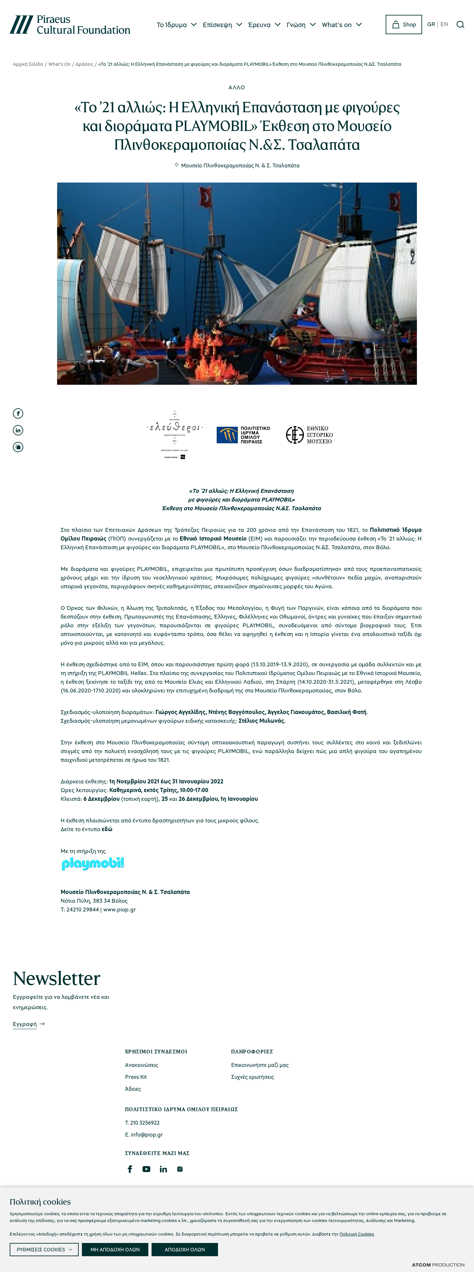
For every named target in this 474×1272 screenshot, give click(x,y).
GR (431, 24)
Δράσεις (84, 64)
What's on (337, 24)
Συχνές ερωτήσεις (252, 1076)
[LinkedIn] (163, 1169)
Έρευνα (259, 24)
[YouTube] (146, 1169)
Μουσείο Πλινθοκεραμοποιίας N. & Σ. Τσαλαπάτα (240, 165)
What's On (59, 64)
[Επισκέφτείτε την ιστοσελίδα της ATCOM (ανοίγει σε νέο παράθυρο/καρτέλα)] (438, 1264)
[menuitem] (177, 25)
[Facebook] (129, 1169)
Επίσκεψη (217, 24)
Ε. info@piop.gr (144, 1134)
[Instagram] (179, 1169)
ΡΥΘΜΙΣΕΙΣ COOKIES (41, 1249)
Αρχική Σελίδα (28, 64)
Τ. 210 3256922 (142, 1122)
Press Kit (136, 1076)
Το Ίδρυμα (172, 24)
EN (444, 24)
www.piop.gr (119, 909)
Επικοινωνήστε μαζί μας (260, 1064)
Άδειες (133, 1088)
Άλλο (237, 87)
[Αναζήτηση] (460, 24)
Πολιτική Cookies (357, 1234)
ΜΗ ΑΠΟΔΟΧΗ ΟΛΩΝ (115, 1249)
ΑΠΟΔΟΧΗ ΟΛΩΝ (185, 1249)
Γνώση (296, 24)
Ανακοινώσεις (141, 1064)
